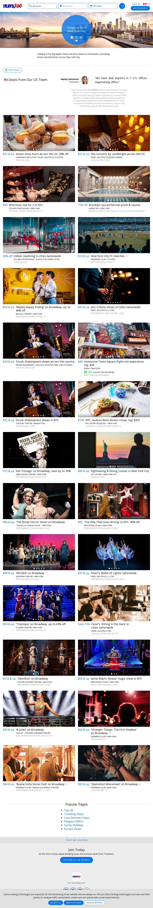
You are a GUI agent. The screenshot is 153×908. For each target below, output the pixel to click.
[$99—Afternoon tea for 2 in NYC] (39, 184)
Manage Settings (94, 902)
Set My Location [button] (77, 840)
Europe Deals (72, 829)
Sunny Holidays (74, 825)
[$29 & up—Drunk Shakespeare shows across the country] (39, 341)
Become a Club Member (76, 859)
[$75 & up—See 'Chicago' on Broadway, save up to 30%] (39, 450)
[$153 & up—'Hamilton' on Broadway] (39, 658)
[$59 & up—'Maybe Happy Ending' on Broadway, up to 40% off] (39, 286)
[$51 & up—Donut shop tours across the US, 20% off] (39, 133)
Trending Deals (74, 814)
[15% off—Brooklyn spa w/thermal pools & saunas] (114, 184)
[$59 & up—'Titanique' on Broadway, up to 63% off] (39, 603)
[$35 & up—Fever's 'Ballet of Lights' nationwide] (114, 552)
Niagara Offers (73, 821)
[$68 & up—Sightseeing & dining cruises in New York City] (114, 450)
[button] (72, 37)
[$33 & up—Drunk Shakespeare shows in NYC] (39, 399)
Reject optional (73, 902)
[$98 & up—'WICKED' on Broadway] (39, 552)
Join (140, 8)
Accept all (56, 902)
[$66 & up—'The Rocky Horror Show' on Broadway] (39, 501)
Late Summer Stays (76, 817)
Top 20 (68, 810)
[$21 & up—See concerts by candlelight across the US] (114, 133)
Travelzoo (12, 6)
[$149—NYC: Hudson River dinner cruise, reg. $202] (114, 399)
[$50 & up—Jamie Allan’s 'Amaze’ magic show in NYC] (114, 658)
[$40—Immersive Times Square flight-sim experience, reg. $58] (114, 341)
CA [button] (148, 4)
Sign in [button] (136, 4)
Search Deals (122, 6)
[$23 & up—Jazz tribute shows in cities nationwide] (114, 286)
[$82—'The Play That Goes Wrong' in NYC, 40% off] (114, 501)
